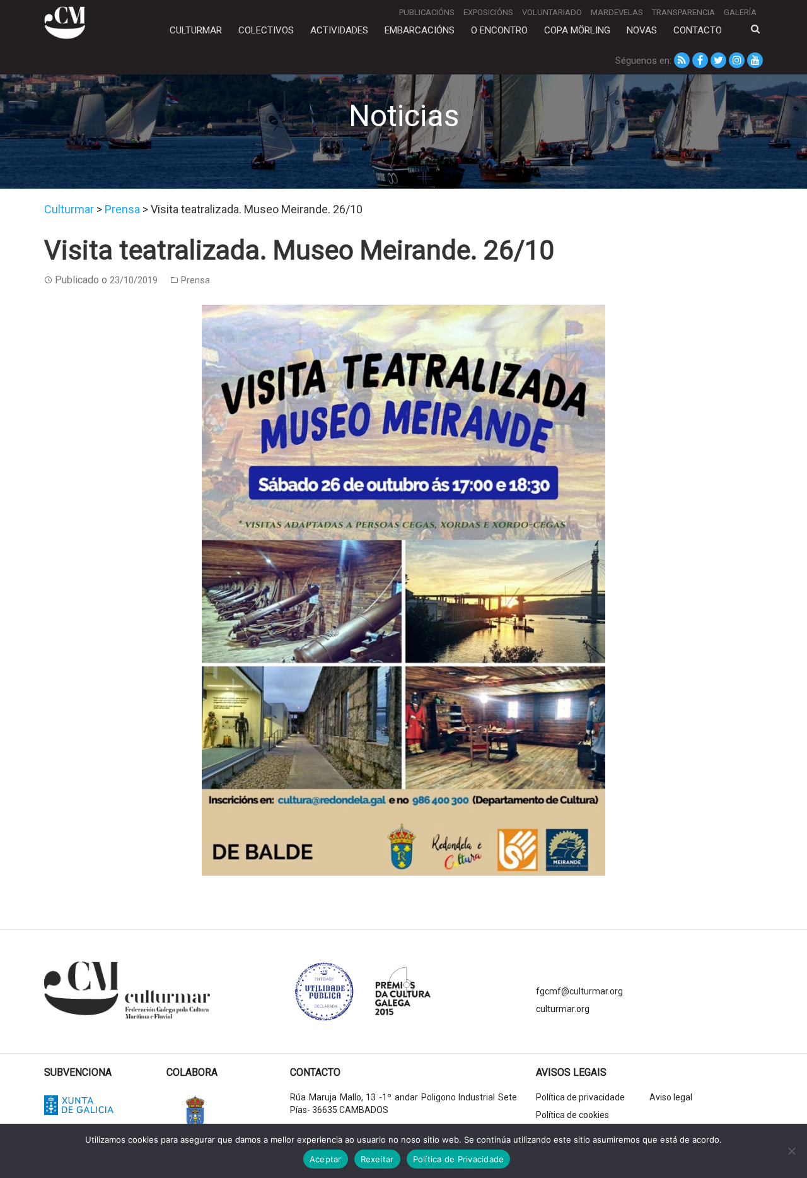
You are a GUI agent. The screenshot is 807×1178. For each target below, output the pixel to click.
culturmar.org (562, 1009)
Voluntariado (552, 12)
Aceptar (326, 1159)
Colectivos (266, 30)
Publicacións (427, 12)
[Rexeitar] (791, 1151)
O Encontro (499, 30)
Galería (740, 12)
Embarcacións (420, 30)
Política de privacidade (580, 1097)
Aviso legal (670, 1097)
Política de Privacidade (458, 1159)
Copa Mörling (577, 30)
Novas (642, 30)
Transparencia (683, 12)
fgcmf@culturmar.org (579, 991)
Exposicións (488, 12)
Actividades (339, 30)
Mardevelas (617, 12)
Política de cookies (572, 1115)
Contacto (697, 30)
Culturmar (196, 30)
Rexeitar (377, 1159)
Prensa (195, 280)
